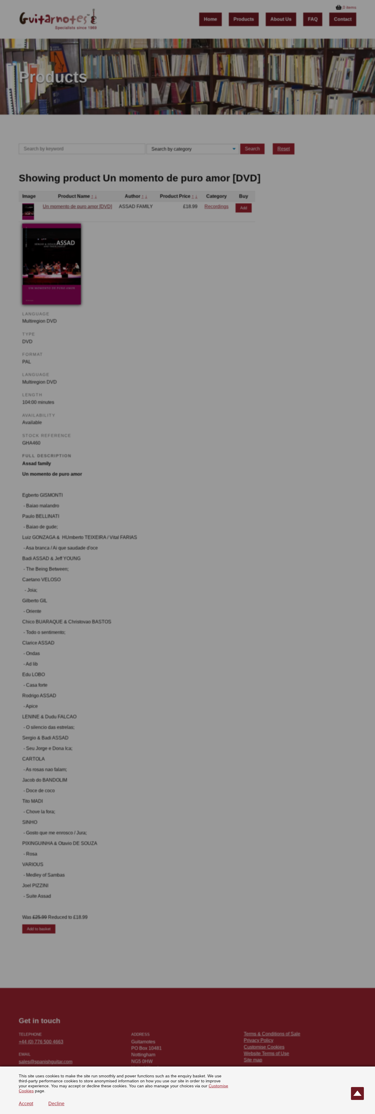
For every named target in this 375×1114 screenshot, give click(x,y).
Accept (26, 1103)
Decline (56, 1103)
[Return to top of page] (357, 1093)
